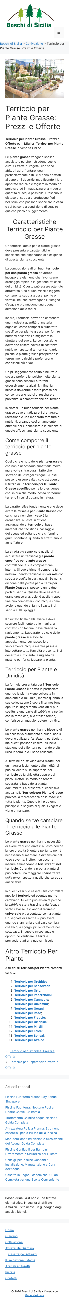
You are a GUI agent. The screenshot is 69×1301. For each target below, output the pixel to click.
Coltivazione (14, 1242)
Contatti (11, 1278)
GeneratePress (34, 1295)
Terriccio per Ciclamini (31, 1004)
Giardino (11, 1236)
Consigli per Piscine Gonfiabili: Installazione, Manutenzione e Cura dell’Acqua (30, 1164)
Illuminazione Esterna (20, 1260)
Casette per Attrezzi (22, 1254)
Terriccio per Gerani (29, 1008)
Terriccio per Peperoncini (33, 995)
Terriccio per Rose (27, 1013)
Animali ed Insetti (17, 1266)
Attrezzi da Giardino (19, 1248)
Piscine (10, 1272)
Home (9, 1230)
